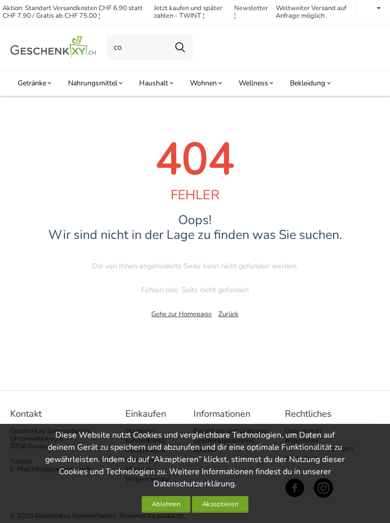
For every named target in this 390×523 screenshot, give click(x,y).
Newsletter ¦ (251, 12)
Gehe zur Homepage (181, 314)
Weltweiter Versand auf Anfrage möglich (311, 12)
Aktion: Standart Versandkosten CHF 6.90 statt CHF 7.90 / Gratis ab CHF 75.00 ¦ (73, 12)
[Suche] (180, 47)
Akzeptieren (220, 504)
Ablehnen (166, 504)
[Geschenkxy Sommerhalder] (53, 46)
